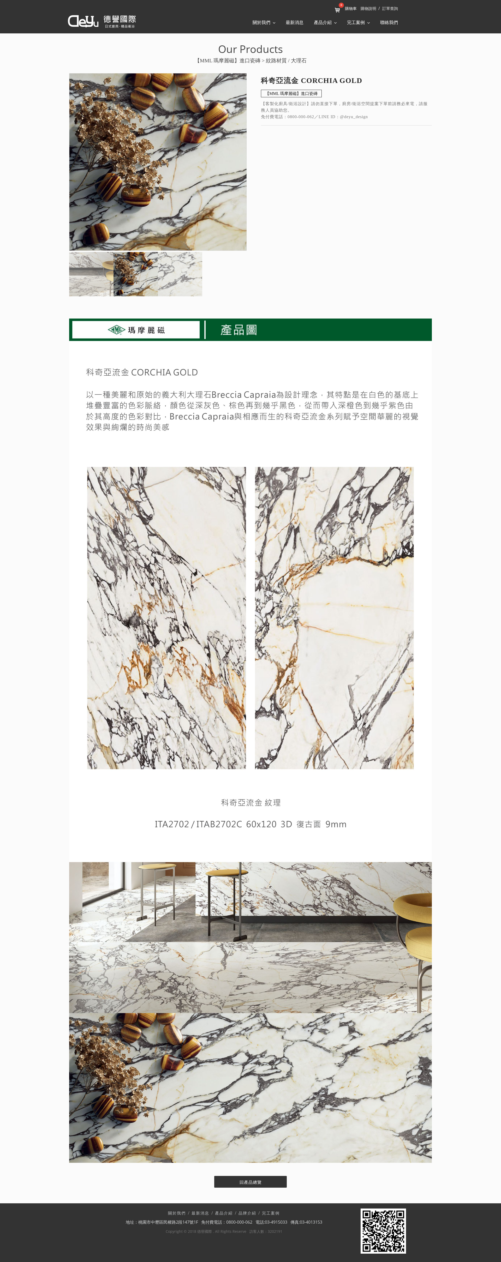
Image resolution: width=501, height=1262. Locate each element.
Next (254, 162)
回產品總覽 (251, 1182)
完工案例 (271, 1213)
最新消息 (294, 22)
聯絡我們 (389, 22)
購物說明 (368, 9)
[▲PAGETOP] (488, 1249)
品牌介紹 (247, 1213)
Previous (61, 162)
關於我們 (177, 1213)
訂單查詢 (390, 9)
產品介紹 (224, 1213)
